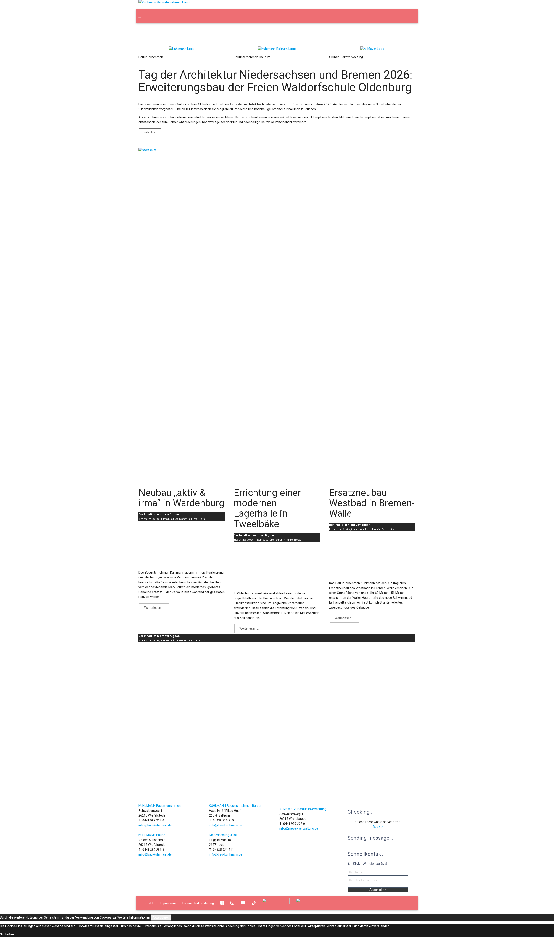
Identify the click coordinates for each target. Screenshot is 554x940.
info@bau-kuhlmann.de (155, 825)
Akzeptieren (161, 917)
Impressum (168, 902)
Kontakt (147, 902)
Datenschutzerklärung (198, 902)
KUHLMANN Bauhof (152, 835)
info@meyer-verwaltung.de (298, 828)
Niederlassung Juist (223, 835)
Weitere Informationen (133, 917)
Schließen (7, 934)
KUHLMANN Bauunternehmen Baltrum (236, 806)
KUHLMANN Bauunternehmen (159, 806)
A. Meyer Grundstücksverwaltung (302, 809)
